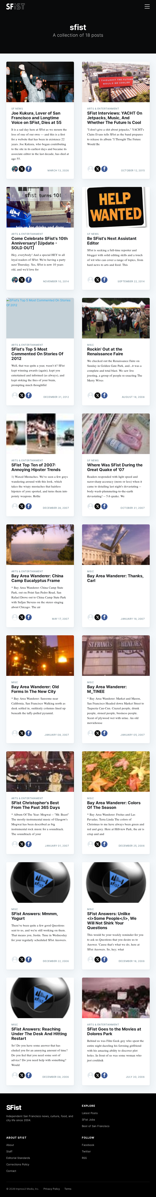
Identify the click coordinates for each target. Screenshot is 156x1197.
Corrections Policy (17, 1164)
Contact (11, 1170)
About (10, 1145)
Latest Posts (90, 1113)
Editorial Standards (18, 1157)
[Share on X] (21, 168)
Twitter (86, 1151)
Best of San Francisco (95, 1126)
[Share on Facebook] (28, 168)
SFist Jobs (88, 1119)
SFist (13, 1107)
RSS (84, 1157)
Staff (9, 1151)
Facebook (88, 1145)
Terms (67, 1188)
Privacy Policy (51, 1188)
